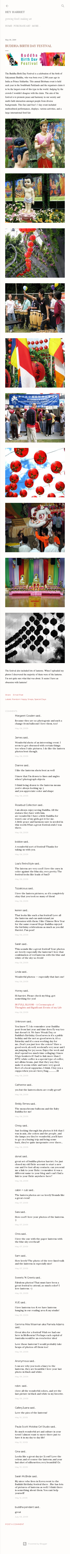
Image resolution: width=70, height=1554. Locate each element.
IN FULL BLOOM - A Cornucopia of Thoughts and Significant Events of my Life (38, 1006)
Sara (17, 1212)
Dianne (19, 765)
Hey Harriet (15, 12)
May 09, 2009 (21, 1293)
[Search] (63, 5)
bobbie (19, 841)
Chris (18, 1233)
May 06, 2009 (21, 728)
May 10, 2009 (21, 1417)
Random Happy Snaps (22, 699)
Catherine (20, 1084)
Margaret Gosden (25, 715)
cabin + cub (21, 1190)
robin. (18, 1385)
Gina (17, 1451)
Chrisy (18, 1125)
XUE (17, 1302)
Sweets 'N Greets (25, 1277)
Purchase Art (22, 25)
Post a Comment (14, 1524)
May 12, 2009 (21, 1498)
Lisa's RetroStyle (24, 863)
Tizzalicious (21, 888)
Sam (17, 1255)
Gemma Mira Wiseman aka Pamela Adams (39, 1324)
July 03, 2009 (21, 1517)
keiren (18, 910)
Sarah (18, 944)
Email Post (18, 695)
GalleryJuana (22, 1407)
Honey (19, 990)
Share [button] (8, 695)
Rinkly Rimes (22, 1103)
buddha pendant (24, 1507)
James (18, 737)
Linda (18, 971)
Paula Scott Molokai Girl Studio (32, 1426)
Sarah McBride (23, 1476)
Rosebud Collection (26, 805)
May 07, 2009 (21, 1202)
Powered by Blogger (37, 1543)
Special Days (40, 699)
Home (8, 25)
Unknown (20, 1021)
